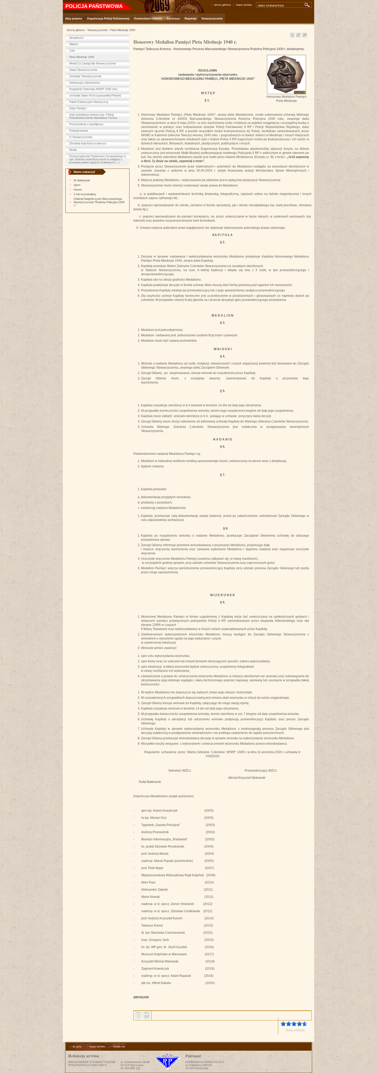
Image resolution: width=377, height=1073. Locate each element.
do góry (77, 1046)
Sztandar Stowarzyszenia (85, 76)
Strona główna (75, 30)
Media (73, 149)
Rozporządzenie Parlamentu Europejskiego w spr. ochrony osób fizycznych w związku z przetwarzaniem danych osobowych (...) (97, 159)
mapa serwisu (244, 4)
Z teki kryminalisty (85, 194)
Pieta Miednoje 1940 (122, 30)
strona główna (222, 4)
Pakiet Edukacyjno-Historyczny (88, 101)
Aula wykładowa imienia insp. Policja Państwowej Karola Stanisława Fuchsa (93, 116)
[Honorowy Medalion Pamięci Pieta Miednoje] (286, 93)
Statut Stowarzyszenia (83, 69)
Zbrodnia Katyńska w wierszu (87, 143)
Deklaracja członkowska (84, 82)
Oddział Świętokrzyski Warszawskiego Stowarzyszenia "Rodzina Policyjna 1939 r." (99, 202)
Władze (73, 44)
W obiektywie (82, 180)
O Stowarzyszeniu (80, 137)
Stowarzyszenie (97, 30)
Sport (77, 184)
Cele (72, 50)
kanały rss (119, 1046)
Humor (78, 189)
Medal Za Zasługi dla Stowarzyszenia (92, 63)
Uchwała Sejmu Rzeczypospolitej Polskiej (95, 95)
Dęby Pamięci (77, 108)
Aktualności (76, 37)
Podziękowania (78, 130)
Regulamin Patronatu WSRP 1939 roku (93, 89)
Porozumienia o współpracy (86, 124)
